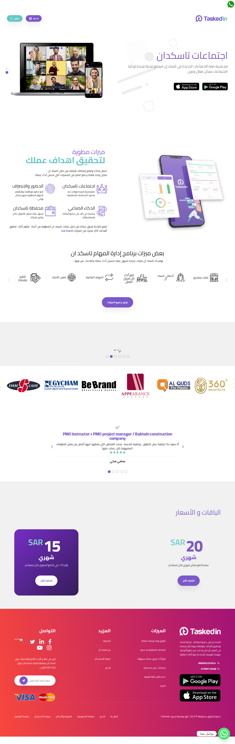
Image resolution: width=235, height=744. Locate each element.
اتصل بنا (114, 716)
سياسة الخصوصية (85, 716)
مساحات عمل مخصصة (154, 668)
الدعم (108, 668)
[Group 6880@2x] (200, 631)
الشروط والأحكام (64, 716)
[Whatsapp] (224, 734)
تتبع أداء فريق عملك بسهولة (151, 659)
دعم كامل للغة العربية (155, 676)
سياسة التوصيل (21, 716)
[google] (200, 680)
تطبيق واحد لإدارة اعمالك (153, 641)
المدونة (107, 641)
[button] (226, 280)
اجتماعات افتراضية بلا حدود (153, 650)
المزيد (163, 685)
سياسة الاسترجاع (42, 716)
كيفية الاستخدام (103, 659)
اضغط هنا (67, 230)
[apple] (200, 695)
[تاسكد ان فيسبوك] (49, 642)
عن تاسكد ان (104, 650)
